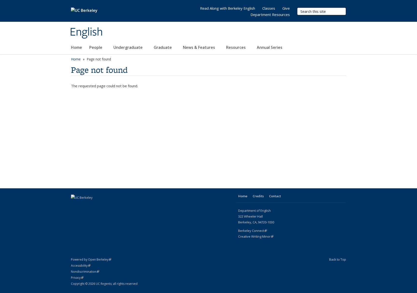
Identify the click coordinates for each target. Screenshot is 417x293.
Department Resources (270, 14)
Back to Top (337, 259)
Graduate (163, 47)
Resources (236, 47)
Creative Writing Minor (255, 236)
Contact (275, 196)
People (96, 47)
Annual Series (270, 47)
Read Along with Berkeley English (227, 8)
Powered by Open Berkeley (91, 259)
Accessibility (80, 266)
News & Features (199, 47)
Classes (268, 8)
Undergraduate (128, 47)
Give (286, 8)
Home (76, 47)
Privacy (77, 278)
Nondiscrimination (85, 272)
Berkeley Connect (252, 230)
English (86, 32)
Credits (258, 196)
